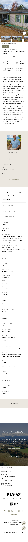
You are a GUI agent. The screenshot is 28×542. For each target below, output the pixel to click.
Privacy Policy (20, 532)
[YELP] (16, 511)
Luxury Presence (14, 524)
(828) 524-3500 (6, 164)
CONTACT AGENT (14, 179)
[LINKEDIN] (12, 511)
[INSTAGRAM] (8, 511)
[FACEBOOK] (4, 511)
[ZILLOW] (16, 514)
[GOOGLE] (12, 514)
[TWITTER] (19, 511)
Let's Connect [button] (14, 456)
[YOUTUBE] (23, 511)
